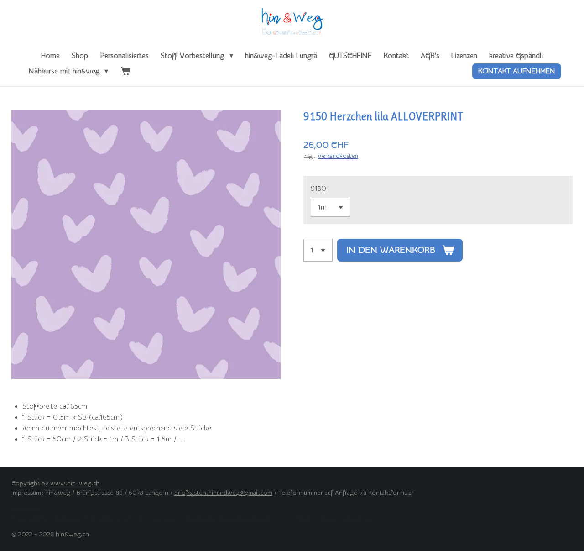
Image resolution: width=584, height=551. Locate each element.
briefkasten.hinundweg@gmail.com (223, 493)
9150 (318, 188)
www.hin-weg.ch (74, 483)
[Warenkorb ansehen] (125, 71)
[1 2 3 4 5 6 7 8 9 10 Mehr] (318, 250)
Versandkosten (338, 155)
